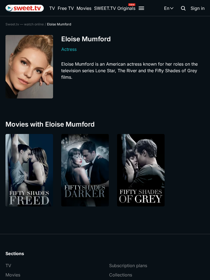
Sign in (198, 8)
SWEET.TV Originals (114, 8)
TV (52, 8)
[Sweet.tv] (24, 8)
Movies (84, 8)
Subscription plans (128, 265)
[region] (105, 170)
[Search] (183, 8)
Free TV (66, 8)
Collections (120, 275)
